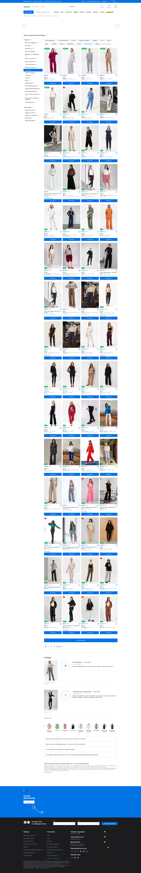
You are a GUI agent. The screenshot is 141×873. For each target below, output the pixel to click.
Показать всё (47, 772)
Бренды (82, 12)
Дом (62, 12)
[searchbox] (42, 12)
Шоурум (49, 841)
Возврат (26, 847)
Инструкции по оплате (30, 844)
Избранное (108, 7)
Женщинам (27, 6)
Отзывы (102, 12)
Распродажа (110, 12)
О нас (48, 835)
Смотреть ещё (80, 640)
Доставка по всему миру (93, 1)
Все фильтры (50, 40)
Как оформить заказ (29, 835)
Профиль (102, 7)
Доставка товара (29, 838)
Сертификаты (28, 855)
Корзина (116, 7)
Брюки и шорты (49, 15)
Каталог (29, 12)
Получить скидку (110, 823)
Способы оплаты (28, 841)
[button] (61, 75)
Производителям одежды (54, 850)
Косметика (68, 12)
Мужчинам (35, 6)
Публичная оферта (29, 852)
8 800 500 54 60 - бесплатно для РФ (33, 1)
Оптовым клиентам (53, 847)
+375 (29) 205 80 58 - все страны (52, 1)
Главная (28, 15)
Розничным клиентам (53, 844)
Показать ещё (47, 718)
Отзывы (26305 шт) (52, 855)
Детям (43, 6)
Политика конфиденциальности (33, 850)
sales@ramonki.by (75, 839)
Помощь (83, 1)
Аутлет (76, 12)
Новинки (88, 12)
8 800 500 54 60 (75, 834)
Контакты (50, 852)
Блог (48, 838)
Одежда (56, 12)
